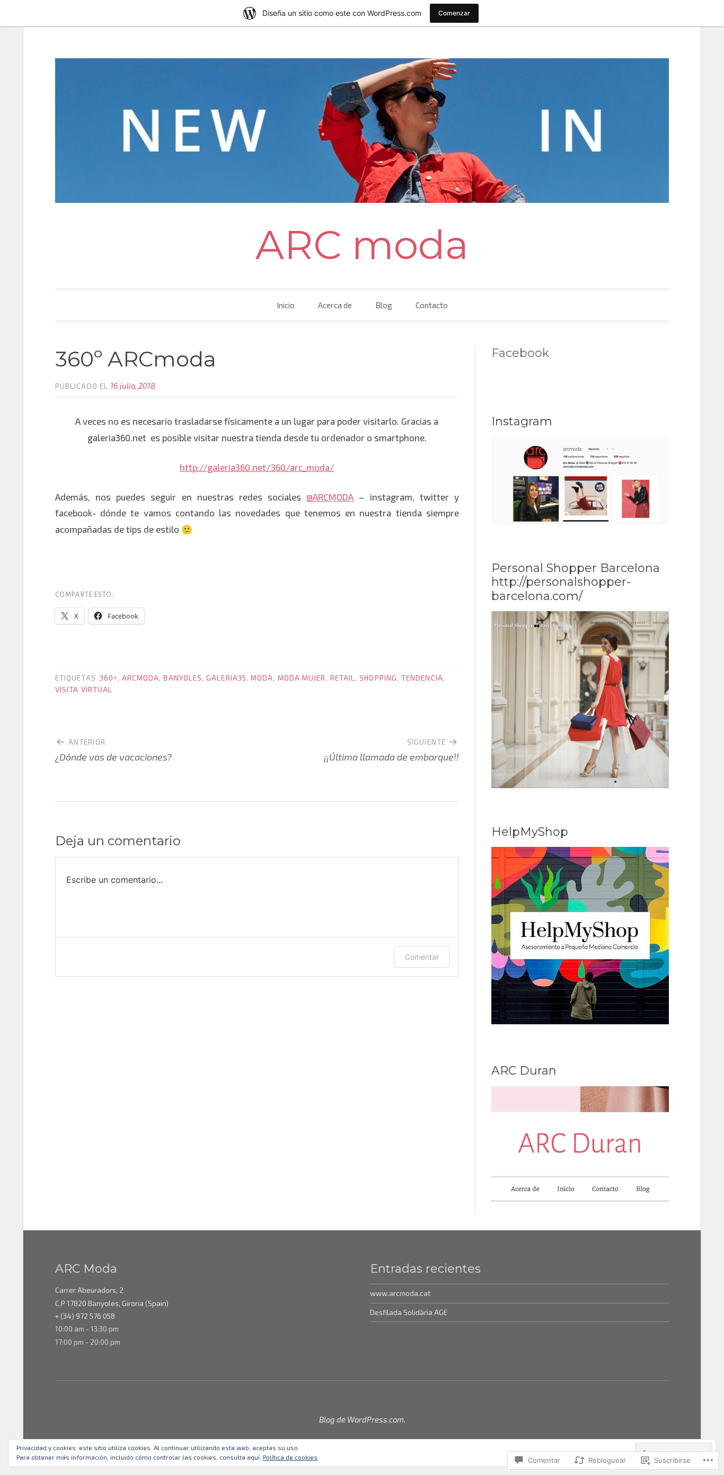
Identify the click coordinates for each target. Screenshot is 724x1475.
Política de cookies (290, 1457)
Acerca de (335, 305)
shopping (378, 678)
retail (342, 678)
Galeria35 (226, 678)
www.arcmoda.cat (400, 1293)
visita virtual (83, 689)
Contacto (432, 305)
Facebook (520, 353)
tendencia (422, 678)
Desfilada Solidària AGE (408, 1312)
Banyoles (182, 678)
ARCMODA (330, 496)
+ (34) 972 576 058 (85, 1316)
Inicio (286, 305)
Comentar (422, 956)
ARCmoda (141, 678)
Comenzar (454, 13)
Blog (383, 305)
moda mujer (302, 678)
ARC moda (362, 244)
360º (108, 678)
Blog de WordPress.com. (362, 1419)
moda (262, 678)
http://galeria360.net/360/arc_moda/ (257, 467)
